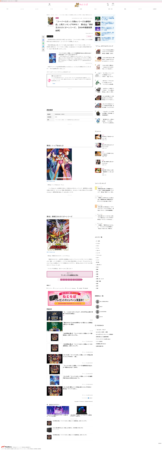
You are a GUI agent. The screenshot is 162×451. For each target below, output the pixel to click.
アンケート (50, 288)
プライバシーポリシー (23, 448)
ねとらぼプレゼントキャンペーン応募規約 (104, 334)
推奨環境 (39, 448)
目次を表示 (89, 36)
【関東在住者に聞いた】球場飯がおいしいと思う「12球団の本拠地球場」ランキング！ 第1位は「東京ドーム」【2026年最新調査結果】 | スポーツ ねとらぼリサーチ (106, 192)
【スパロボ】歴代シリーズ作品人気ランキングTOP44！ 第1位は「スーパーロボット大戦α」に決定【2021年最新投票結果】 (108, 100)
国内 (97, 271)
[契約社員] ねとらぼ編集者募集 (102, 336)
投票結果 (86, 288)
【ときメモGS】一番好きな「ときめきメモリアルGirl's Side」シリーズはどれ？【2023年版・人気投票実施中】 (107, 69)
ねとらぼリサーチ (90, 33)
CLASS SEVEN (103, 311)
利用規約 (159, 443)
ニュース (98, 252)
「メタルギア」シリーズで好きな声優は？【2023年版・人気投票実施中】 (108, 113)
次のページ (78, 279)
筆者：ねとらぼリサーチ (56, 75)
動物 (97, 269)
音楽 (97, 288)
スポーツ (98, 250)
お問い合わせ (16, 448)
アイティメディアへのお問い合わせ (102, 339)
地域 (97, 276)
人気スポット (99, 264)
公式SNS (8, 448)
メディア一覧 (3, 448)
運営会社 (31, 448)
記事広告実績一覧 (99, 346)
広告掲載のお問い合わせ (100, 343)
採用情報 (35, 448)
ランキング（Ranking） (71, 288)
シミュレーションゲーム (59, 288)
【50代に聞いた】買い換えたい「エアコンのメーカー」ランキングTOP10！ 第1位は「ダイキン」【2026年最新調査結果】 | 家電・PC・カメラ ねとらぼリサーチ (106, 210)
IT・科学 (98, 241)
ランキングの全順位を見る (69, 275)
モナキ (101, 316)
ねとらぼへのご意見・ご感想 (101, 332)
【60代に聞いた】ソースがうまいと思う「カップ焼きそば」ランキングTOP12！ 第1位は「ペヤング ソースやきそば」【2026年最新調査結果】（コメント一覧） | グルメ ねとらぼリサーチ (106, 219)
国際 (97, 274)
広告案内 (12, 448)
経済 (97, 285)
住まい (97, 267)
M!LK (101, 306)
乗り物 (97, 262)
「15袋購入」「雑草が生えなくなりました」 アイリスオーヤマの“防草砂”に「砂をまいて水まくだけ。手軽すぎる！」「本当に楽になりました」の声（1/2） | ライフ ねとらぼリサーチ (106, 228)
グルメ (97, 245)
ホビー (97, 257)
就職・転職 (98, 281)
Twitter (54, 83)
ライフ (97, 259)
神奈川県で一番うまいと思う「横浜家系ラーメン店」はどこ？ (108, 172)
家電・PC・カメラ (100, 278)
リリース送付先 (98, 341)
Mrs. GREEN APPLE (104, 301)
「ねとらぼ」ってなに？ (100, 329)
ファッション (99, 255)
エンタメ (98, 243)
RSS (29, 448)
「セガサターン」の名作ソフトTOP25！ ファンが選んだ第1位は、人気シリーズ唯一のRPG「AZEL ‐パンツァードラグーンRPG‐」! (108, 92)
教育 (97, 283)
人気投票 (80, 288)
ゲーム (57, 18)
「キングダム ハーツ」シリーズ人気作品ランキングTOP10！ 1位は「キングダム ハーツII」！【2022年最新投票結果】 (108, 76)
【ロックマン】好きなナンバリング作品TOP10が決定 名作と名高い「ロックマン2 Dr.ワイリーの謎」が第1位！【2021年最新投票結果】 (108, 107)
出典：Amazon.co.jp (51, 181)
